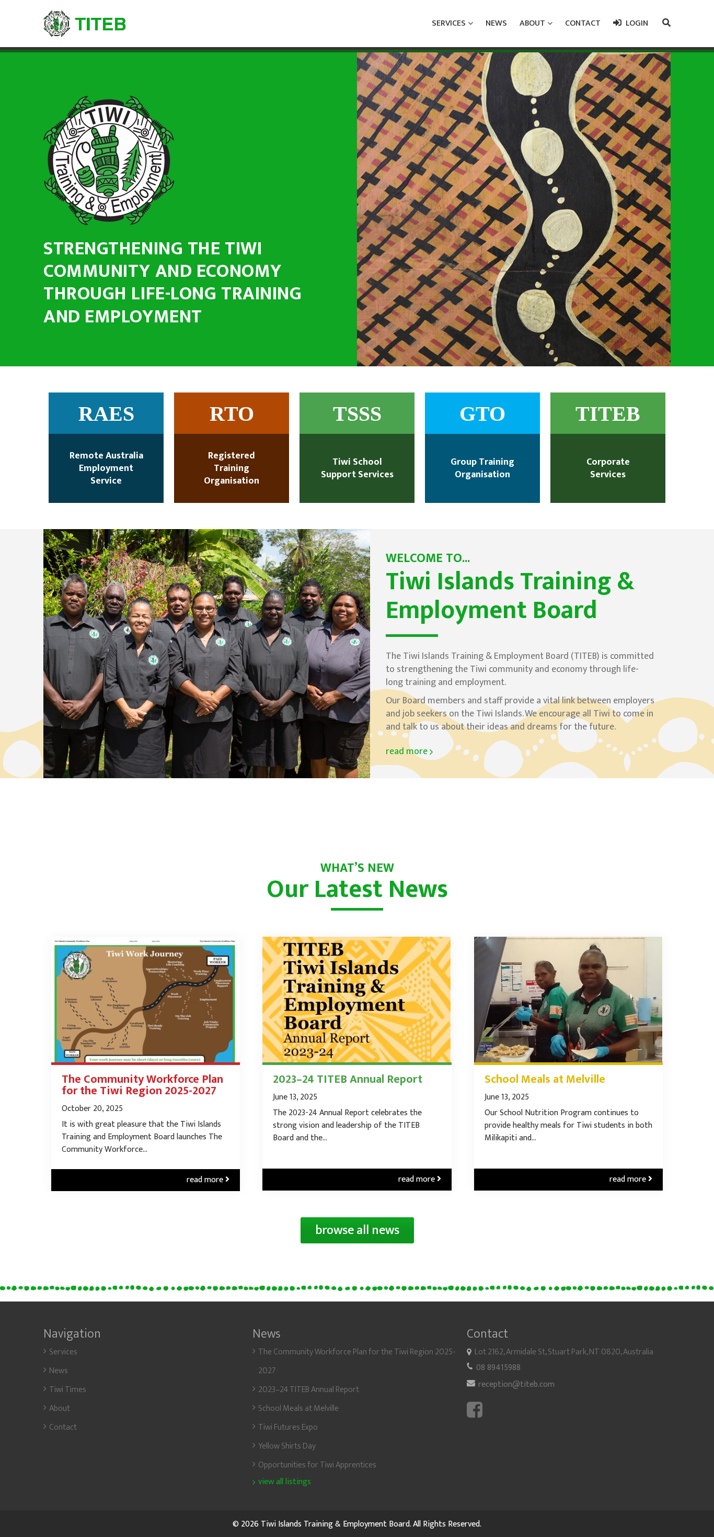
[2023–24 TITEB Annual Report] (356, 999)
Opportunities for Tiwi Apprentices (317, 1465)
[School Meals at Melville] (568, 999)
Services (63, 1352)
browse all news (357, 1230)
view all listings (284, 1482)
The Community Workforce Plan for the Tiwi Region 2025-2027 (142, 1085)
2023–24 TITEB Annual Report (347, 1079)
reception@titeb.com (516, 1384)
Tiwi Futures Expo (288, 1427)
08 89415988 (498, 1368)
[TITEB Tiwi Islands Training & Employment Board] (84, 23)
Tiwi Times (67, 1390)
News (58, 1371)
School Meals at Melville (545, 1079)
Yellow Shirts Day (287, 1446)
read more (409, 751)
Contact (63, 1427)
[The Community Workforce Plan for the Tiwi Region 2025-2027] (145, 999)
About (59, 1408)
